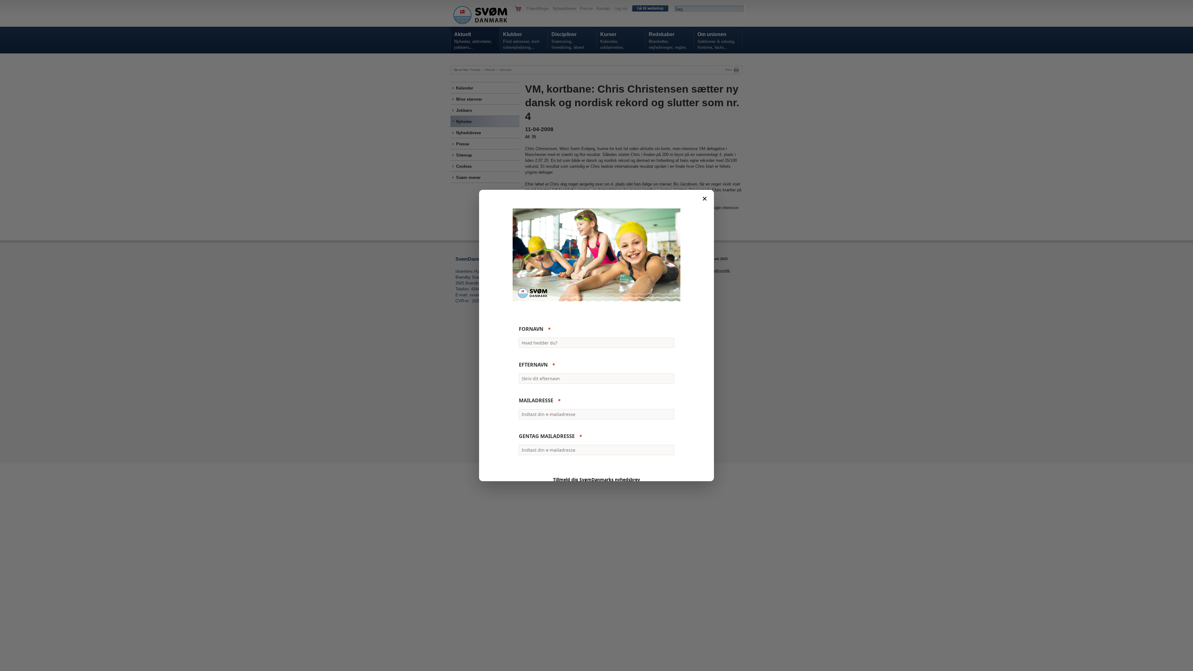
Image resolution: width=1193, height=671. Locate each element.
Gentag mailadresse (547, 436)
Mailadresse (536, 400)
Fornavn (531, 329)
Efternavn (533, 365)
